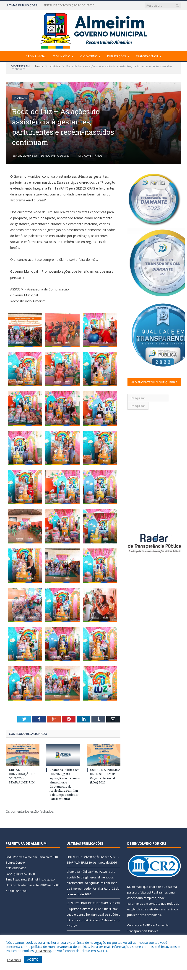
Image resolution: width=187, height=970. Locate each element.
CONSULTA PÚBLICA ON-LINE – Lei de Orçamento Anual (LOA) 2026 (105, 776)
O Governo (88, 56)
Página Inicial (36, 56)
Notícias (20, 98)
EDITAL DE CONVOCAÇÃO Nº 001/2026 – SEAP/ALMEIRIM (22, 776)
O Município (61, 56)
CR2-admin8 (25, 155)
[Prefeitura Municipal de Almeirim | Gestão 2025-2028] (93, 30)
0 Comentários (91, 155)
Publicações (116, 56)
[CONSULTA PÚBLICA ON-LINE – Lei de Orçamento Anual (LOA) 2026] (104, 755)
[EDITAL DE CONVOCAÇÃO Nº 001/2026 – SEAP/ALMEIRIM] (22, 755)
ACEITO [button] (33, 959)
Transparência (147, 56)
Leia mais (43, 951)
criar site (155, 887)
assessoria (135, 898)
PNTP (146, 925)
